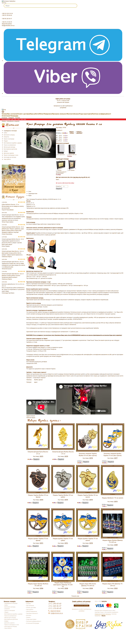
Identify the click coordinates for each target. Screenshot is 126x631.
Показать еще (75, 596)
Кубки (5, 133)
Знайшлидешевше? (79, 132)
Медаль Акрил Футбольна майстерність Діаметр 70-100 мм (63, 584)
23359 (116, 545)
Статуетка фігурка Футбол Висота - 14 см (63, 453)
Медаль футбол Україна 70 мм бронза (38, 539)
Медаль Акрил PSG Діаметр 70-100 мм (112, 585)
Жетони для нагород (9, 147)
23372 (41, 543)
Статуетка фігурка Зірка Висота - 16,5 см (13, 215)
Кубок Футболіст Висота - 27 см (10, 204)
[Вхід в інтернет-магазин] (4, 109)
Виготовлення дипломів (10, 149)
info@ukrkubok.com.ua (8, 25)
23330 (66, 588)
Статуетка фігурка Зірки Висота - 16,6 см (13, 251)
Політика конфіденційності (101, 114)
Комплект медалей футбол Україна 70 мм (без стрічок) (112, 454)
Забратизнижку (71, 132)
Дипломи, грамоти (9, 153)
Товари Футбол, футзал (43, 420)
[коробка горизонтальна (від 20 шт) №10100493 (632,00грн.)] (61, 164)
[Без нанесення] (61, 149)
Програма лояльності (59, 114)
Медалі (6, 141)
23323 (116, 588)
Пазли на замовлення (10, 145)
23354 (41, 588)
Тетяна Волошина (6, 269)
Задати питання (30, 416)
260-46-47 (54, 606)
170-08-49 (54, 608)
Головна (4, 114)
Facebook (4, 117)
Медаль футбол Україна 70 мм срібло (63, 539)
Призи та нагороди (9, 139)
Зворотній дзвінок (7, 24)
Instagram (11, 117)
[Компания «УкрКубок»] (8, 1)
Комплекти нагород (9, 135)
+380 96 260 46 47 (7, 18)
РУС (5, 3)
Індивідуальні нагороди (10, 131)
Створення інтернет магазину (103, 614)
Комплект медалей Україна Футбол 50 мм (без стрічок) (88, 454)
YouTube (17, 117)
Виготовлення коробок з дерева (13, 143)
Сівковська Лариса (7, 256)
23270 (66, 456)
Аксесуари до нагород (10, 157)
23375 (66, 500)
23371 (66, 543)
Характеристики (32, 193)
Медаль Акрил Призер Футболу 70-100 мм (38, 585)
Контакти (70, 114)
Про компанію (12, 114)
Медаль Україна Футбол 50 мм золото (88, 496)
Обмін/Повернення (45, 114)
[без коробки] (72, 164)
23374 (91, 500)
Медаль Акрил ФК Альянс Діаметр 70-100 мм (87, 585)
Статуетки (6, 137)
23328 (91, 588)
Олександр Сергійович (8, 293)
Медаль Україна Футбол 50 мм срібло (63, 496)
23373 (116, 501)
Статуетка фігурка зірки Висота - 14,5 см (13, 261)
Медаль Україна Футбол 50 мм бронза (38, 496)
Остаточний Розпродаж (10, 116)
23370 (91, 543)
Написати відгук (30, 417)
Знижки (76, 114)
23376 (41, 500)
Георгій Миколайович (8, 210)
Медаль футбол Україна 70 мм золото (88, 539)
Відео (30, 195)
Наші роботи (34, 114)
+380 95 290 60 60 (7, 15)
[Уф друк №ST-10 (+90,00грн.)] (72, 149)
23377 (116, 458)
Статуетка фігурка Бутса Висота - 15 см (38, 453)
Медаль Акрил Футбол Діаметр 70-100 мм (112, 541)
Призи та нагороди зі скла (11, 155)
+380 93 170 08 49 (7, 22)
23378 (91, 458)
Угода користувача (85, 114)
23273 (41, 456)
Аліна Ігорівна (6, 246)
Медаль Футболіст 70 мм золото (112, 498)
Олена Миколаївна (7, 234)
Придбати (59, 188)
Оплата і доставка (23, 114)
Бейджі (6, 151)
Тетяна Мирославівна (7, 222)
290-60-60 (54, 603)
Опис (29, 191)
